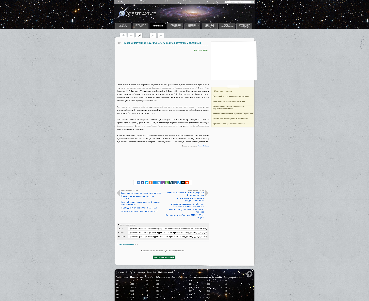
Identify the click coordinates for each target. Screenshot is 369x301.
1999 (117, 294)
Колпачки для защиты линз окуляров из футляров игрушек (185, 194)
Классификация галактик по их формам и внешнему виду (141, 203)
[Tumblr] (175, 182)
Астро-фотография (227, 26)
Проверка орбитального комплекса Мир (229, 101)
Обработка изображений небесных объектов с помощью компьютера (187, 205)
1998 (117, 291)
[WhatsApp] (167, 182)
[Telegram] (159, 182)
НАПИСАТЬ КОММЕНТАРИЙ (164, 257)
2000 (117, 298)
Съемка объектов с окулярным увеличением (230, 119)
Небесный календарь (210, 26)
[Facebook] (142, 182)
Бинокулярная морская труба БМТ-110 (139, 211)
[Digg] (183, 182)
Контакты (210, 2)
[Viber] (163, 182)
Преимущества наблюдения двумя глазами (137, 197)
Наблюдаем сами (175, 26)
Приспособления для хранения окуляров (229, 124)
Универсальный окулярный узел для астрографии (233, 114)
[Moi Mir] (155, 182)
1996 (117, 284)
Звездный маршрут (192, 26)
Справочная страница (244, 26)
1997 (117, 287)
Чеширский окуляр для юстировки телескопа (231, 96)
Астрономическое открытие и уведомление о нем (190, 199)
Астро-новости (123, 26)
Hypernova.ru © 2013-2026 (125, 272)
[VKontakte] (138, 182)
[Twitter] (146, 182)
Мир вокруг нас (140, 26)
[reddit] (187, 182)
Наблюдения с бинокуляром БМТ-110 (139, 208)
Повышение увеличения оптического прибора (186, 210)
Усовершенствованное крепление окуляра (141, 193)
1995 (117, 280)
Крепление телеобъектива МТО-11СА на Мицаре (184, 216)
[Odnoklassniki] (151, 182)
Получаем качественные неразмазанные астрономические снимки (228, 107)
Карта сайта (219, 2)
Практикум (158, 26)
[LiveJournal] (171, 182)
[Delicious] (179, 182)
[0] (140, 37)
